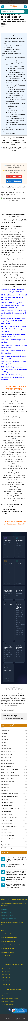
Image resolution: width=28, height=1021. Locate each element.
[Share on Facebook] (9, 688)
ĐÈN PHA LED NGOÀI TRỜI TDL (10, 808)
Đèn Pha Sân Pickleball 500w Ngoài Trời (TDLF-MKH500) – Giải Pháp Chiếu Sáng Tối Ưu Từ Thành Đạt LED (16, 872)
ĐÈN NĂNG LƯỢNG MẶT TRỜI (9, 793)
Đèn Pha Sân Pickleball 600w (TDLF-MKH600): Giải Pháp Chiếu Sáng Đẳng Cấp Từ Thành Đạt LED (16, 859)
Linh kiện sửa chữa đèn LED (8, 839)
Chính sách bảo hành (8, 996)
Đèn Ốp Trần (4, 799)
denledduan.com (7, 514)
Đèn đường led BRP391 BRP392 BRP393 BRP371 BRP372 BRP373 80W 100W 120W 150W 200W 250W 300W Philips (13, 703)
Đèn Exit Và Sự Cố (6, 757)
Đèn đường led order (6, 754)
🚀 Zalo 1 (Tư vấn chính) (14, 176)
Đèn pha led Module (6, 805)
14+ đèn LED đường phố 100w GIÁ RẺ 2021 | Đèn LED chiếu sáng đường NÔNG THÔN (15, 68)
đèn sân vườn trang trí (14, 243)
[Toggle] (26, 770)
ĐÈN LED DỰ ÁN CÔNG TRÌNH (9, 769)
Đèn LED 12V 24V (6, 760)
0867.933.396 (6, 978)
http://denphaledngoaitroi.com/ (10, 945)
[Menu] (2, 6)
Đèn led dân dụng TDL (7, 766)
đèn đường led (16, 241)
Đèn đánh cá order (6, 748)
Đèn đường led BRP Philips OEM (19, 700)
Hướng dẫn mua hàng (8, 1001)
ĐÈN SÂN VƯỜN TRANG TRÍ (9, 827)
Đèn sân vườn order (6, 824)
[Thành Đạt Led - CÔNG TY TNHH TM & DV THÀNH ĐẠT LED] (14, 6)
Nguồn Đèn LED (5, 845)
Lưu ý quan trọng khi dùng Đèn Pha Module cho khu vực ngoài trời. (15, 878)
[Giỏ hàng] (25, 6)
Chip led (6, 250)
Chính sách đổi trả (7, 993)
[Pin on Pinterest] (18, 688)
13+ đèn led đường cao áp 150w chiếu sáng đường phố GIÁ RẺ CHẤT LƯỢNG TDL (15, 86)
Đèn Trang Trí (4, 830)
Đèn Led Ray (4, 790)
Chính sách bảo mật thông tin (10, 998)
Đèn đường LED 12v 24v (8, 751)
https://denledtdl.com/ (8, 948)
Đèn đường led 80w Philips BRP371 (13, 698)
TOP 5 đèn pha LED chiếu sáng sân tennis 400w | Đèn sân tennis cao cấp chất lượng (16, 126)
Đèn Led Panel (5, 787)
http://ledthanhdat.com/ (8, 941)
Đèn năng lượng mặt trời (9, 918)
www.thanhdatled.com (14, 504)
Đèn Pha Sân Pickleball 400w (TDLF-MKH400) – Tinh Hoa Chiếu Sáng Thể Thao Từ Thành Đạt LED (16, 885)
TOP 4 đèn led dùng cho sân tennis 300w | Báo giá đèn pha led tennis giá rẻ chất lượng (15, 120)
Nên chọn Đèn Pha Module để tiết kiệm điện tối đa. (15, 865)
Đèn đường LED (6, 912)
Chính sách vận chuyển (8, 1004)
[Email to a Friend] (15, 688)
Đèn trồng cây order (6, 833)
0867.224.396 (6, 975)
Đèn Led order (5, 784)
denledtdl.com (6, 511)
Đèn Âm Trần (4, 739)
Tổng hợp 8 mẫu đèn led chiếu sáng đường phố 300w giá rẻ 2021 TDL (15, 63)
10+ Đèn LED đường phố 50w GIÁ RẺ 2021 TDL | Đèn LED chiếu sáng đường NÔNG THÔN (15, 91)
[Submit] (25, 11)
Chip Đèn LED (5, 730)
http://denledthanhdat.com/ (9, 937)
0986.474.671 (6, 968)
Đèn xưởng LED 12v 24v (7, 836)
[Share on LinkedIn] (21, 688)
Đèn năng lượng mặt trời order (9, 796)
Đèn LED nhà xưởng (7, 915)
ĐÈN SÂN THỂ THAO (7, 821)
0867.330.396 (6, 972)
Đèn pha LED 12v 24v (7, 802)
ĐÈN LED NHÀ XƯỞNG (7, 778)
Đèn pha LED (5, 909)
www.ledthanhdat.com (9, 509)
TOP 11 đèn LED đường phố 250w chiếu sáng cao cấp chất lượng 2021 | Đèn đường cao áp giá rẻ (15, 74)
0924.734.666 (6, 984)
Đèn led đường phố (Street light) (10, 775)
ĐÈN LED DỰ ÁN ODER (7, 772)
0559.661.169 (6, 981)
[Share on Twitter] (12, 688)
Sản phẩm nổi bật (9, 133)
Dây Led (3, 736)
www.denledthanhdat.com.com (11, 507)
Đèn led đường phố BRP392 (11, 705)
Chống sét (4, 733)
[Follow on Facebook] (9, 1009)
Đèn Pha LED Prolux (6, 814)
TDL (24, 1019)
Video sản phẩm (16, 693)
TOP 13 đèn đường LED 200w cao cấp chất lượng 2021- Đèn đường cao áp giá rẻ (16, 80)
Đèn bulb (3, 742)
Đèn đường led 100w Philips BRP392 (9, 695)
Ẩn (18, 35)
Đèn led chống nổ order (7, 763)
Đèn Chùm (4, 745)
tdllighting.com (17, 511)
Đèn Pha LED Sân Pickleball (8, 817)
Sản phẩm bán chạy (6, 848)
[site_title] (14, 1019)
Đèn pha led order (6, 811)
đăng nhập (11, 718)
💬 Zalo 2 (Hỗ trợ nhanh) (14, 181)
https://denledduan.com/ (8, 952)
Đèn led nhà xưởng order (7, 781)
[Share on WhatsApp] (7, 688)
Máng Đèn (4, 842)
